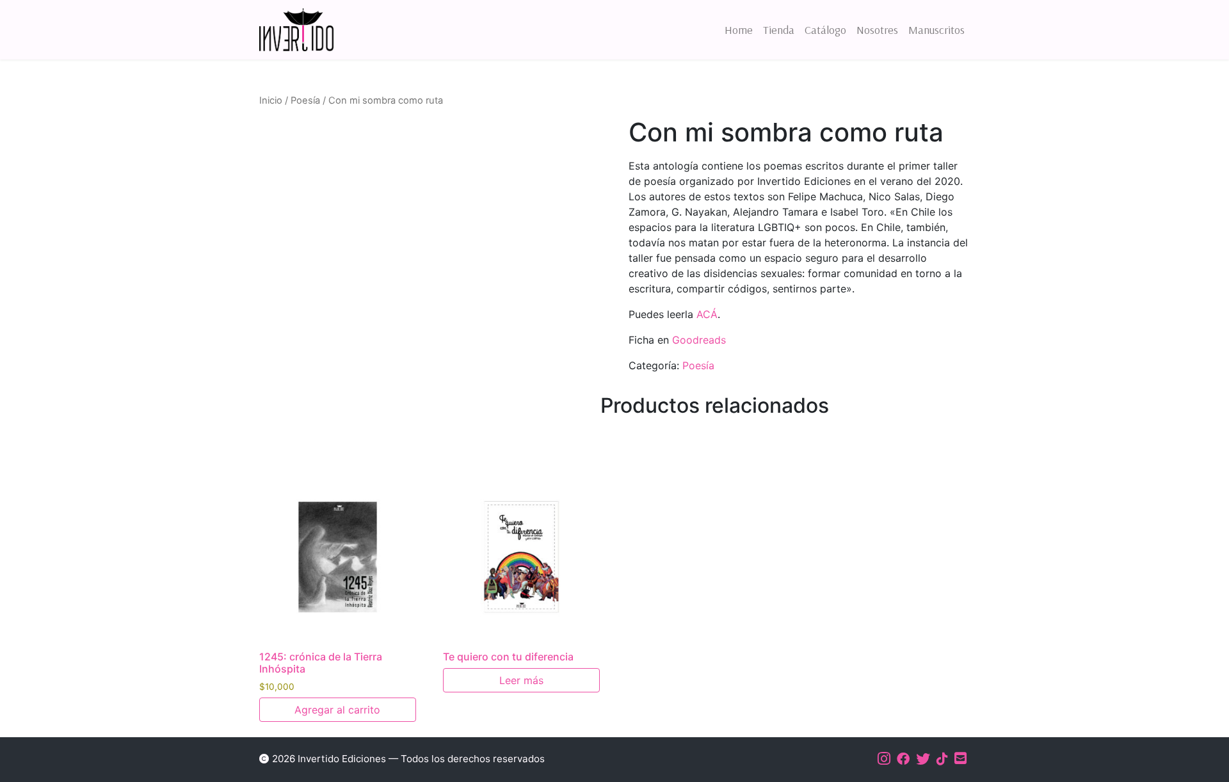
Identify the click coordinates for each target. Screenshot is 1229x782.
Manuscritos (936, 29)
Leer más (521, 680)
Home (739, 29)
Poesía (305, 100)
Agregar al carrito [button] (337, 709)
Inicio (270, 100)
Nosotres (877, 29)
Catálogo (825, 29)
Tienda (778, 29)
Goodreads (699, 339)
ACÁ (707, 314)
